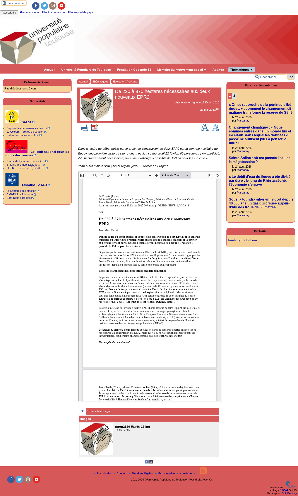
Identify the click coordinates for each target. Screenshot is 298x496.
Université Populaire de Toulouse (86, 69)
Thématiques (241, 69)
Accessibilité (9, 12)
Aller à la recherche (53, 12)
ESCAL (284, 490)
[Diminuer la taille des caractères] (215, 129)
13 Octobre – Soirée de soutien (25, 131)
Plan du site (104, 473)
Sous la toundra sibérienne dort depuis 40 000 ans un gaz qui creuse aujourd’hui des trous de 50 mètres (261, 203)
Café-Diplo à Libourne (20, 194)
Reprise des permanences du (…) (27, 128)
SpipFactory (289, 493)
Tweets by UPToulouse (242, 240)
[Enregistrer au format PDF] (94, 129)
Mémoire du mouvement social (181, 69)
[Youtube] (61, 6)
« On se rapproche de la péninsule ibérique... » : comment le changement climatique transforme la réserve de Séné (261, 108)
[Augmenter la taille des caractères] (205, 129)
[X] (151, 462)
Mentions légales (143, 473)
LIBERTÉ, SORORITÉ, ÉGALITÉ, (26, 168)
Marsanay (210, 109)
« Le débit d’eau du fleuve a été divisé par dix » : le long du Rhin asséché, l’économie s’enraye (260, 180)
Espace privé (166, 473)
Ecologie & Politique (125, 81)
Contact (122, 473)
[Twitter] (44, 6)
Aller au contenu (29, 12)
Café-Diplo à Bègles (19, 197)
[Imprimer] (84, 129)
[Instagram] (53, 6)
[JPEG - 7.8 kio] (97, 454)
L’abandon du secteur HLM (23, 135)
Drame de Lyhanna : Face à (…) (26, 161)
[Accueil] (149, 63)
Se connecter (16, 3)
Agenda (218, 69)
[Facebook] (35, 6)
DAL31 (26, 122)
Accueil (49, 69)
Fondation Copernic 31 (134, 69)
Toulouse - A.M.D (34, 185)
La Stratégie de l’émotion (21, 190)
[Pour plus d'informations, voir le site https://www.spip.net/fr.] (290, 487)
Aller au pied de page (80, 12)
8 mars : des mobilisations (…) (24, 164)
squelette (186, 473)
